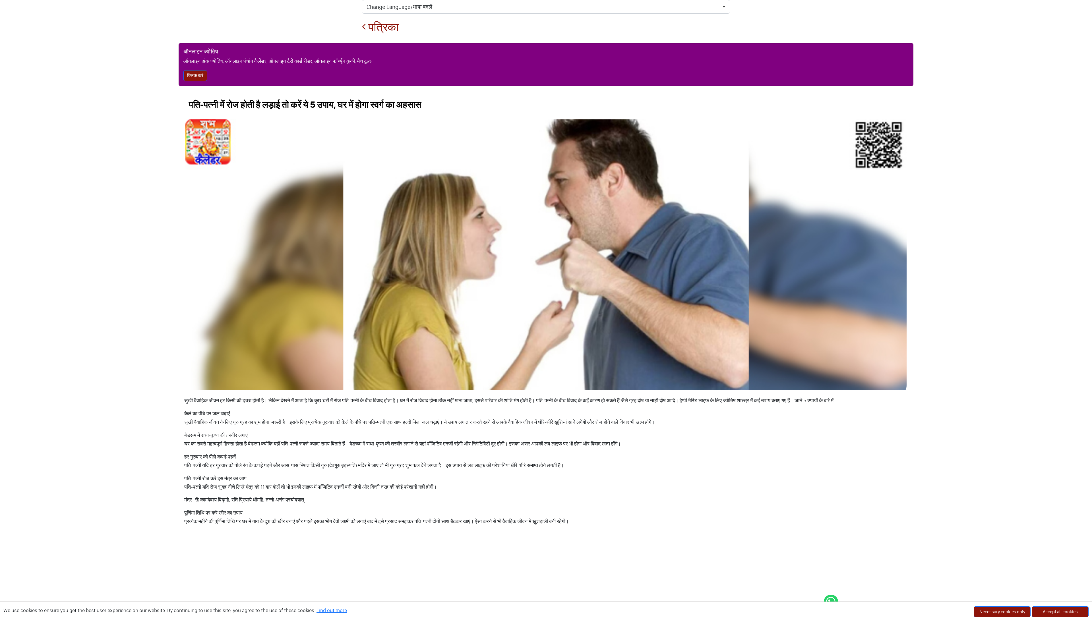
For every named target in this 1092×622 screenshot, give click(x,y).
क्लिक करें (195, 75)
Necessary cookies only (1002, 611)
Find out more (332, 610)
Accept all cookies (1060, 611)
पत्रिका (382, 27)
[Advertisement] (546, 579)
